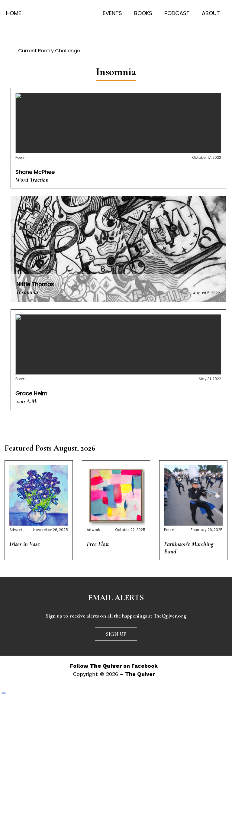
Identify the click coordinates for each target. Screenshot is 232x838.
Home (13, 13)
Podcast (177, 13)
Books (143, 13)
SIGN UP (116, 634)
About (211, 13)
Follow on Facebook (114, 666)
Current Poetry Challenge (49, 50)
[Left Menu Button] (4, 694)
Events (112, 13)
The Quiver (140, 674)
